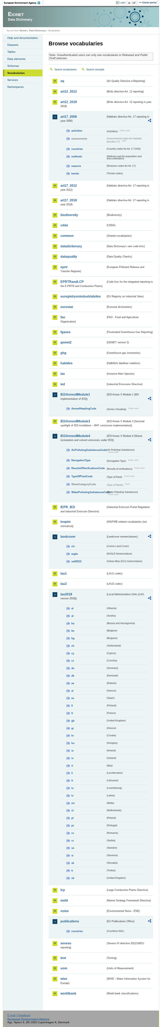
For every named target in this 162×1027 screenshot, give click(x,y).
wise (63, 978)
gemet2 (66, 342)
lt (72, 780)
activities (76, 130)
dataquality (68, 256)
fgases (65, 332)
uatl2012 (76, 561)
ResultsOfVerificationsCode (88, 468)
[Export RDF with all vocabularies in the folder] (149, 121)
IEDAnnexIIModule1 (75, 394)
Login (123, 2)
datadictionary (71, 246)
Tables (11, 51)
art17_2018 (68, 200)
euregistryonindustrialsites (80, 296)
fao (62, 317)
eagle (74, 553)
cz (72, 660)
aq (62, 81)
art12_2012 (68, 91)
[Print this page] (130, 3)
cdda (64, 225)
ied (62, 384)
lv (72, 795)
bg (72, 638)
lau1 (63, 573)
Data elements (16, 58)
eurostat (66, 307)
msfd (64, 900)
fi (72, 705)
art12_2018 (68, 102)
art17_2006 (68, 116)
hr (72, 735)
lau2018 (66, 594)
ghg (63, 353)
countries (77, 148)
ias (62, 373)
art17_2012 (68, 185)
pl (72, 818)
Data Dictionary (37, 30)
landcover (67, 536)
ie (72, 750)
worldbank (68, 993)
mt (72, 803)
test (63, 958)
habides (66, 363)
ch (72, 645)
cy (72, 653)
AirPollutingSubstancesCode (88, 449)
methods (76, 156)
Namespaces (15, 86)
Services (12, 79)
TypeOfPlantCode (81, 476)
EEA (23, 3)
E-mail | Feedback (19, 1015)
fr (72, 713)
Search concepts (95, 69)
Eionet (23, 30)
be (72, 630)
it (72, 765)
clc (73, 546)
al (72, 608)
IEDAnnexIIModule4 (75, 436)
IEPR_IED (67, 507)
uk (72, 878)
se (72, 847)
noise (64, 911)
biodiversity (69, 215)
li (72, 773)
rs (72, 840)
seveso (65, 943)
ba (72, 623)
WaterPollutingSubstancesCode (88, 492)
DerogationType (80, 460)
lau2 (63, 583)
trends (75, 173)
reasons (76, 165)
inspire (65, 521)
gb (72, 720)
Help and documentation (22, 37)
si (72, 855)
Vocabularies (16, 73)
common (67, 235)
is (72, 758)
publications (69, 921)
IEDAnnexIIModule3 (75, 421)
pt (72, 825)
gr (72, 728)
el (72, 690)
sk (72, 863)
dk (72, 675)
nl (72, 810)
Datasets (12, 44)
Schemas (13, 65)
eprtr (64, 267)
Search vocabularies (66, 69)
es (72, 698)
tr (72, 870)
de (72, 668)
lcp (62, 890)
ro (72, 833)
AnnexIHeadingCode (83, 408)
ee (72, 683)
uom (63, 968)
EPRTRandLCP (72, 281)
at (72, 615)
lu (72, 788)
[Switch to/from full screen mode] (135, 3)
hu (72, 743)
